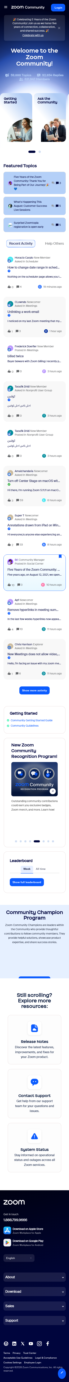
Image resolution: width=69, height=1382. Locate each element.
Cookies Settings (12, 1362)
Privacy (17, 1353)
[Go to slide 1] (16, 841)
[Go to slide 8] (53, 841)
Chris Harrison (23, 644)
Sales (9, 1306)
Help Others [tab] (54, 243)
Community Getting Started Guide (32, 720)
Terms (6, 1353)
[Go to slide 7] (48, 841)
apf (17, 600)
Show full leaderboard (26, 882)
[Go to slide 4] (30, 841)
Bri (16, 559)
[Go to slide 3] (25, 841)
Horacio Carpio (24, 257)
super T (19, 515)
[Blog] (5, 1343)
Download (13, 1291)
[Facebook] (47, 1343)
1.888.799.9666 (15, 1220)
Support (11, 1320)
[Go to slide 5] (35, 841)
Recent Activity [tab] (20, 243)
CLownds (20, 302)
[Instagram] (39, 1343)
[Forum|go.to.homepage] (28, 7)
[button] (62, 1373)
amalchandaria (24, 471)
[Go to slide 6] (41, 841)
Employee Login (32, 1362)
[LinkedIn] (14, 1343)
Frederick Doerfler (26, 346)
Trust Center (29, 1353)
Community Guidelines (25, 725)
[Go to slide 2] (20, 841)
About (10, 1277)
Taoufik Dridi (22, 386)
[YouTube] (30, 1343)
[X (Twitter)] (22, 1343)
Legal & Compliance (46, 1357)
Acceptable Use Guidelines (17, 1357)
